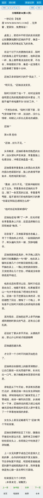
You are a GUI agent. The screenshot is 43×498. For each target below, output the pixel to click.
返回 (4, 2)
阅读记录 (29, 2)
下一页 (38, 488)
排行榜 (12, 2)
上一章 (5, 488)
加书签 (16, 488)
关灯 (39, 8)
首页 (39, 2)
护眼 (32, 8)
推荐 (27, 494)
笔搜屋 (16, 494)
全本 (38, 494)
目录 (27, 488)
